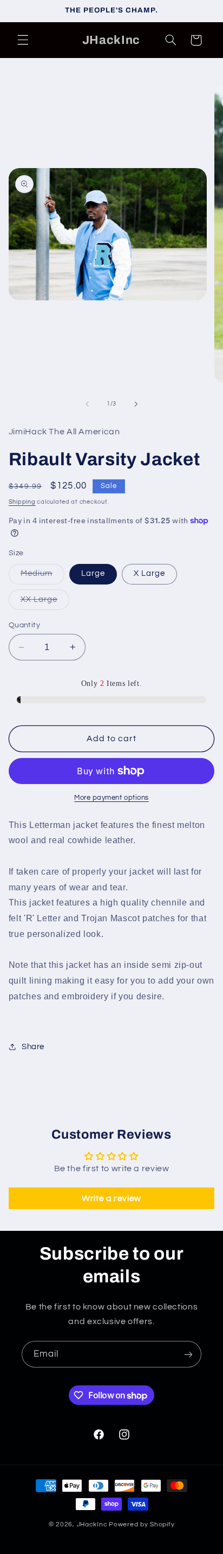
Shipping (22, 502)
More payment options (111, 797)
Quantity (24, 625)
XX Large (45, 602)
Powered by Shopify (141, 1524)
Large (93, 573)
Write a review (111, 1198)
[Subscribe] (188, 1354)
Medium (42, 576)
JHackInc (92, 1524)
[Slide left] (87, 404)
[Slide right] (136, 404)
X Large (149, 573)
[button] (22, 40)
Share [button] (33, 1047)
